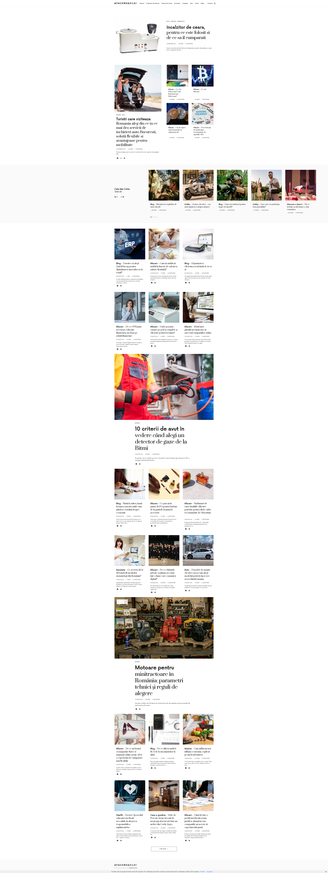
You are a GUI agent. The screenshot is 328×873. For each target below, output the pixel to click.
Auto (123, 114)
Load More (162, 849)
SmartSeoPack (133, 868)
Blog (168, 21)
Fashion (173, 21)
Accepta (210, 871)
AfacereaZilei (125, 3)
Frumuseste (181, 21)
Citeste (202, 871)
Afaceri (118, 114)
